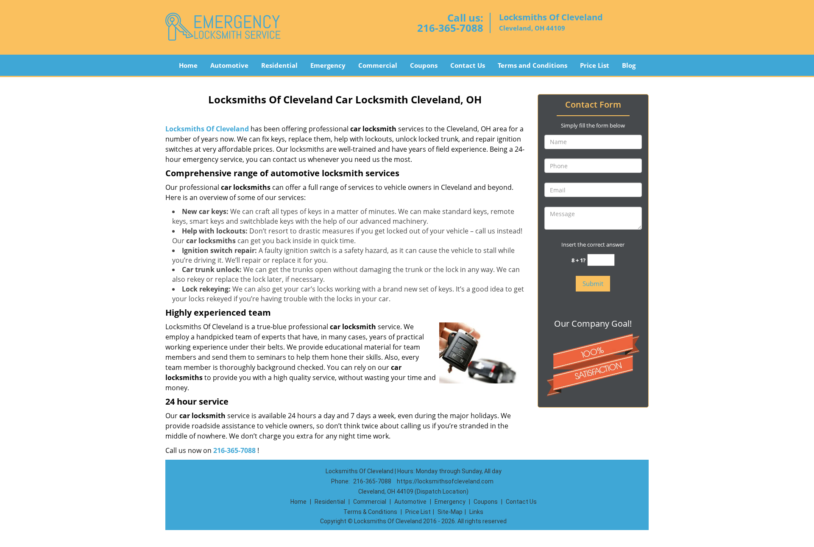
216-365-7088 (450, 28)
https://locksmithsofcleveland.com (445, 481)
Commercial (377, 65)
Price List (594, 65)
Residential (279, 65)
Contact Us (467, 65)
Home (188, 65)
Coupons (424, 65)
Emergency (328, 65)
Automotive (229, 65)
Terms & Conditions (370, 511)
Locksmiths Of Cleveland (207, 128)
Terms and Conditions (532, 65)
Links (476, 511)
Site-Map (450, 511)
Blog (629, 65)
